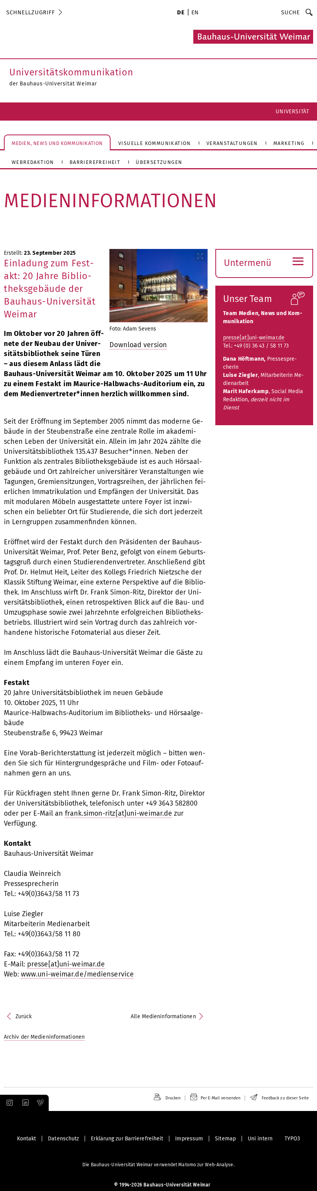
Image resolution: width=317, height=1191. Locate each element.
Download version (138, 345)
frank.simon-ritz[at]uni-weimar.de (118, 813)
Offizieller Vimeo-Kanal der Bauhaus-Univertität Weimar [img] (40, 1103)
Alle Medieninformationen (163, 1016)
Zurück (23, 1016)
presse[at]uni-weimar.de (66, 964)
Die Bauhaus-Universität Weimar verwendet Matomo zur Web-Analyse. (158, 1164)
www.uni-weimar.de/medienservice (77, 974)
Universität (292, 111)
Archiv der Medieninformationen (44, 1037)
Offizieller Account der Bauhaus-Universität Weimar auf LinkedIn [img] (24, 1103)
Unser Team (247, 298)
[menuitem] (180, 13)
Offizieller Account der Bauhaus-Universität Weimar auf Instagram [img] (8, 1103)
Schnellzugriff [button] (30, 12)
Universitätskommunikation (71, 72)
